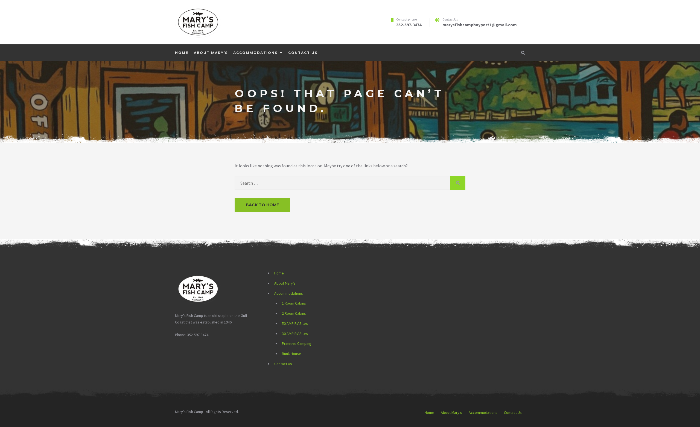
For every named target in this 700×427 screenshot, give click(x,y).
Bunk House (291, 353)
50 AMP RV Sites (295, 323)
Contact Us (302, 53)
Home (181, 53)
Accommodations (255, 53)
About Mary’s (211, 53)
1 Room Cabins (294, 303)
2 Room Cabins (294, 313)
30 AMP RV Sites (295, 333)
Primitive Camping (296, 343)
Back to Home (262, 204)
